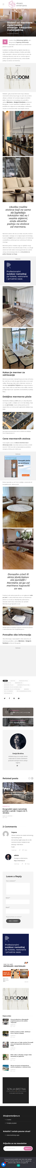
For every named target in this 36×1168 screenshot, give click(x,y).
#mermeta (26, 689)
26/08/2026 (12, 1069)
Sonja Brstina (10, 33)
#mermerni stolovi (8, 685)
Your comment (10, 881)
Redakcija (5, 816)
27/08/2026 (12, 1048)
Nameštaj (11, 19)
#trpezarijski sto (8, 693)
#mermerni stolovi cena (23, 685)
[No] (34, 1162)
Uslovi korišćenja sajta (13, 1135)
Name (8, 898)
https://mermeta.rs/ (19, 860)
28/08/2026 (12, 1024)
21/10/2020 (16, 33)
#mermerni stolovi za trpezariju (12, 689)
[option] (18, 800)
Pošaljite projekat (12, 1123)
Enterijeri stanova (18, 720)
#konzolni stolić (23, 680)
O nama (9, 1119)
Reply (25, 850)
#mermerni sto (18, 682)
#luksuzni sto (7, 682)
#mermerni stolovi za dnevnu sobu (13, 687)
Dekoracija (14, 710)
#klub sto (12, 680)
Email (8, 907)
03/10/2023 (10, 816)
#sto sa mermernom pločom (24, 691)
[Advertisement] (18, 662)
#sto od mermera (8, 691)
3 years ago (13, 850)
